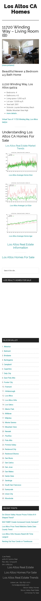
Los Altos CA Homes (20, 9)
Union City (9, 494)
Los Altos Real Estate (20, 567)
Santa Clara (9, 476)
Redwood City (10, 449)
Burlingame (8, 360)
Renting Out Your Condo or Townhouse (17, 541)
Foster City (8, 382)
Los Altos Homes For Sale (18, 257)
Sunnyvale (9, 489)
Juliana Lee (14, 582)
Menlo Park (9, 409)
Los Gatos (9, 405)
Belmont (7, 351)
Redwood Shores (12, 454)
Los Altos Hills (11, 400)
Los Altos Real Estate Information (20, 246)
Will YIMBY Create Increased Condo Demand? (20, 522)
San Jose (9, 467)
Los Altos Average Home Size (20, 175)
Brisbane (7, 355)
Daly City (7, 373)
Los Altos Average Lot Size (20, 205)
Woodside (9, 498)
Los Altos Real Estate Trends (20, 577)
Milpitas (8, 418)
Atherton (7, 347)
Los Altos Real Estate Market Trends (20, 147)
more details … (12, 113)
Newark (8, 431)
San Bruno (9, 458)
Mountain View (11, 427)
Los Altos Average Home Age (20, 236)
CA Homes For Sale (31, 593)
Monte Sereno (10, 422)
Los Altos (9, 396)
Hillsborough (10, 391)
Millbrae (8, 413)
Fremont (8, 387)
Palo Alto (8, 440)
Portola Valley (10, 445)
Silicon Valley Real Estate (30, 590)
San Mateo (9, 472)
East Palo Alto (9, 378)
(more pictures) (8, 65)
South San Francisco (13, 485)
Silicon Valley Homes (31, 588)
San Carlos (9, 463)
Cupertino (8, 369)
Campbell (8, 364)
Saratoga (8, 480)
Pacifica (8, 436)
